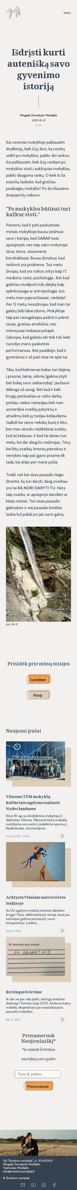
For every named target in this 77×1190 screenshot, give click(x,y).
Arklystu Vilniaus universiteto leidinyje (36, 899)
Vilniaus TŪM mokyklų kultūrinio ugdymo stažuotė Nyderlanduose (33, 801)
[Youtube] (33, 1185)
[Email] (23, 1185)
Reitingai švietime (24, 991)
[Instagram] (44, 1185)
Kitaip (37, 695)
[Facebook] (54, 1185)
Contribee (38, 679)
